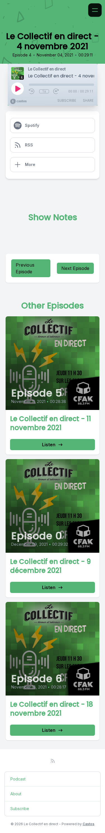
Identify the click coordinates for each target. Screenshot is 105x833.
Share (88, 100)
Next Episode (75, 268)
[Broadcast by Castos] (18, 101)
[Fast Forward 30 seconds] (56, 91)
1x (44, 91)
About (15, 793)
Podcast (17, 779)
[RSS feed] (53, 761)
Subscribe (66, 100)
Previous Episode (25, 268)
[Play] (17, 88)
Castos (88, 824)
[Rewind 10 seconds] (32, 91)
